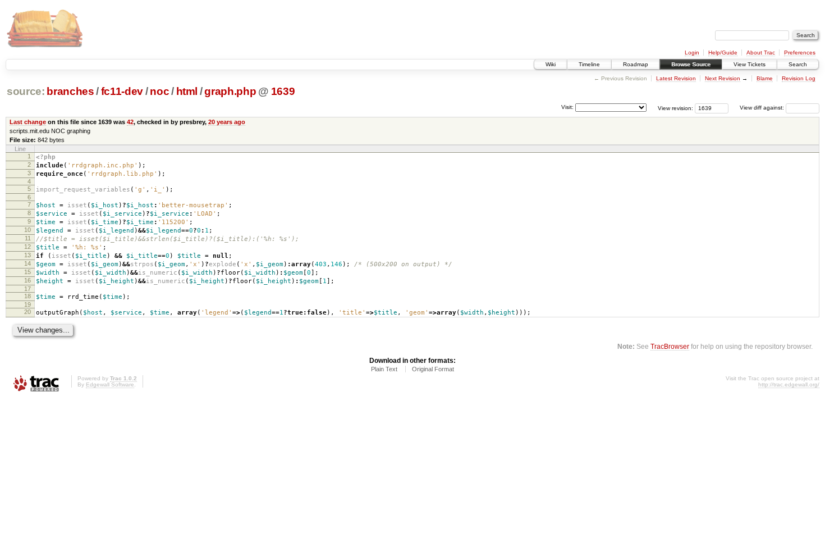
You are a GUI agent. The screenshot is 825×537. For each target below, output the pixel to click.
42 (130, 122)
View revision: (675, 107)
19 (27, 304)
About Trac (760, 52)
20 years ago (226, 122)
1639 (283, 91)
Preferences (799, 52)
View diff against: (763, 107)
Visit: (567, 107)
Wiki (551, 64)
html (187, 91)
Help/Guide (722, 52)
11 (28, 238)
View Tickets (750, 64)
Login (692, 52)
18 (27, 296)
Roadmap (635, 64)
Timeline (589, 64)
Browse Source (691, 64)
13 (27, 255)
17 (27, 288)
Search (798, 64)
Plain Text (384, 369)
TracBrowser (669, 346)
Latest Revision (676, 78)
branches (70, 91)
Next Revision (722, 78)
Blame (765, 78)
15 (27, 271)
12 (27, 246)
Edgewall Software (110, 384)
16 (27, 280)
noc (159, 91)
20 (27, 311)
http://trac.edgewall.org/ (788, 384)
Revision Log (798, 78)
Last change (28, 122)
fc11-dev (122, 91)
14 (27, 263)
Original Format (433, 369)
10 (27, 229)
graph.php (230, 91)
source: (26, 91)
